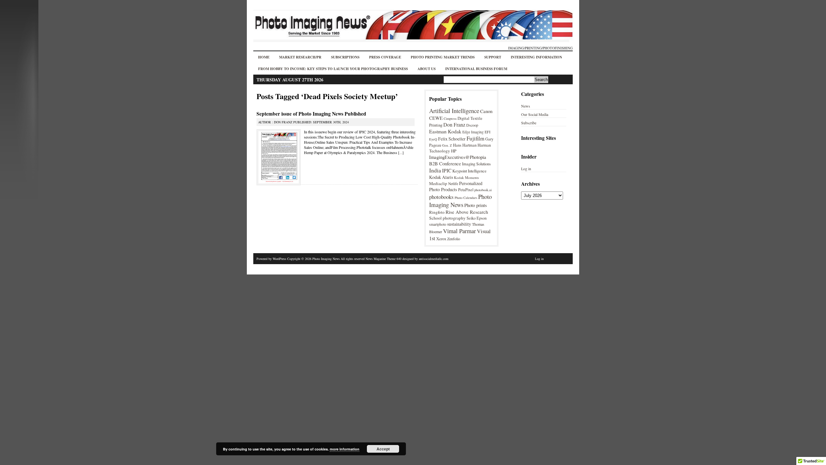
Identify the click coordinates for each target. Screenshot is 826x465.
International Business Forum (476, 68)
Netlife (453, 183)
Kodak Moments (466, 177)
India (435, 170)
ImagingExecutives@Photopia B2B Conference (457, 160)
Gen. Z (447, 145)
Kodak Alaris (441, 177)
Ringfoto (437, 212)
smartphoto (437, 224)
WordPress (279, 258)
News (525, 105)
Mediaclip (438, 183)
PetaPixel (465, 189)
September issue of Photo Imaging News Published (311, 113)
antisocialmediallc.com (433, 258)
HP (453, 151)
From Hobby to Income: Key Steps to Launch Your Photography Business (333, 68)
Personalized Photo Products (455, 186)
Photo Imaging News (460, 200)
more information (344, 449)
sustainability (459, 224)
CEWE (436, 118)
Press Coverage (385, 57)
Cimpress (450, 118)
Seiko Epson (477, 218)
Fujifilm (475, 138)
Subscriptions (345, 57)
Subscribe (528, 122)
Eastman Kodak (445, 131)
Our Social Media (534, 114)
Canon (486, 111)
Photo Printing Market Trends (443, 57)
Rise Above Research (467, 212)
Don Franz (454, 124)
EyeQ (433, 139)
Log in (526, 168)
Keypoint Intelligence (469, 171)
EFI (487, 131)
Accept (383, 449)
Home (263, 57)
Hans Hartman (465, 145)
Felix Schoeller (452, 139)
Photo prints (475, 205)
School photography (447, 218)
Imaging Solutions (476, 164)
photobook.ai (483, 190)
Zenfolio (453, 238)
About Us (427, 68)
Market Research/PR (300, 57)
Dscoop (472, 125)
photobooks (441, 197)
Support (492, 57)
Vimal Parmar (459, 231)
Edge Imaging (473, 131)
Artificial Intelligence (454, 111)
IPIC (446, 170)
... (400, 152)
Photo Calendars (466, 197)
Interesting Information (536, 57)
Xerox (441, 239)
